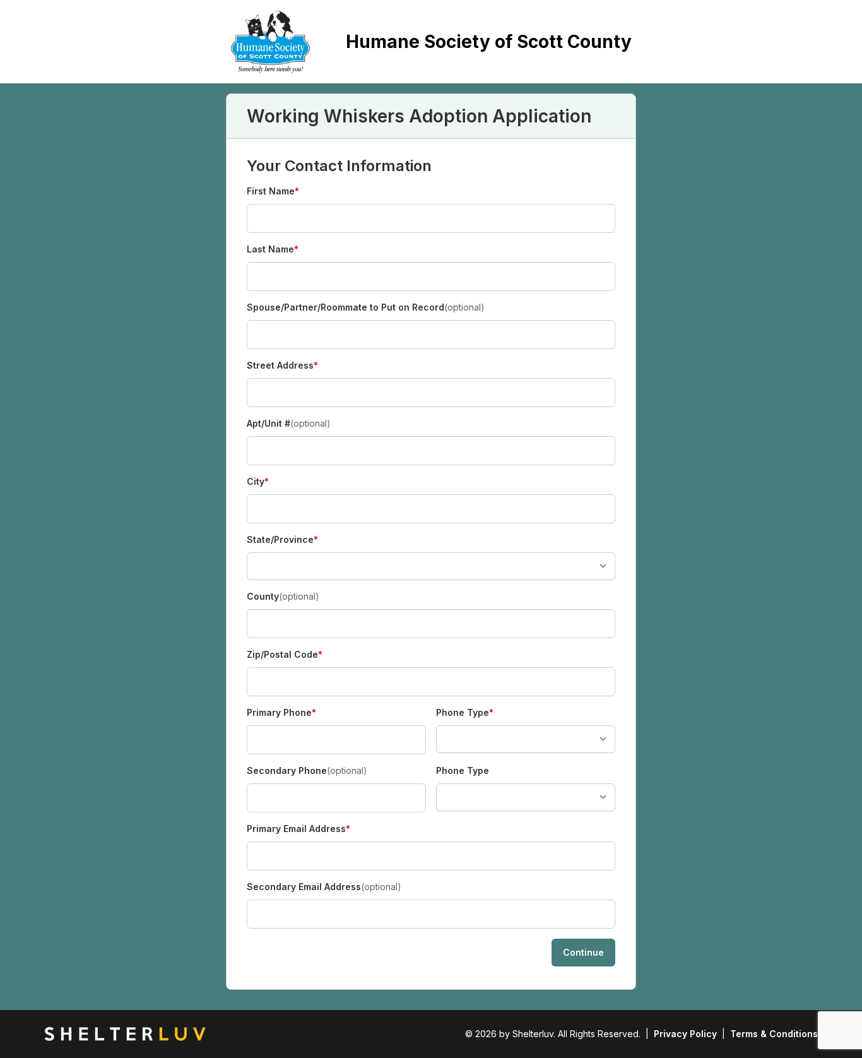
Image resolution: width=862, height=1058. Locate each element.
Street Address (282, 366)
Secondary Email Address (324, 886)
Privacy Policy (685, 1033)
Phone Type (464, 713)
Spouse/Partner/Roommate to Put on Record (366, 307)
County (283, 596)
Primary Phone (281, 713)
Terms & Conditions (774, 1033)
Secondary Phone (307, 770)
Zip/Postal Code (284, 655)
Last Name (272, 250)
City (269, 482)
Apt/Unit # (289, 423)
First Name (273, 192)
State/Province (282, 540)
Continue (583, 952)
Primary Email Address (298, 829)
